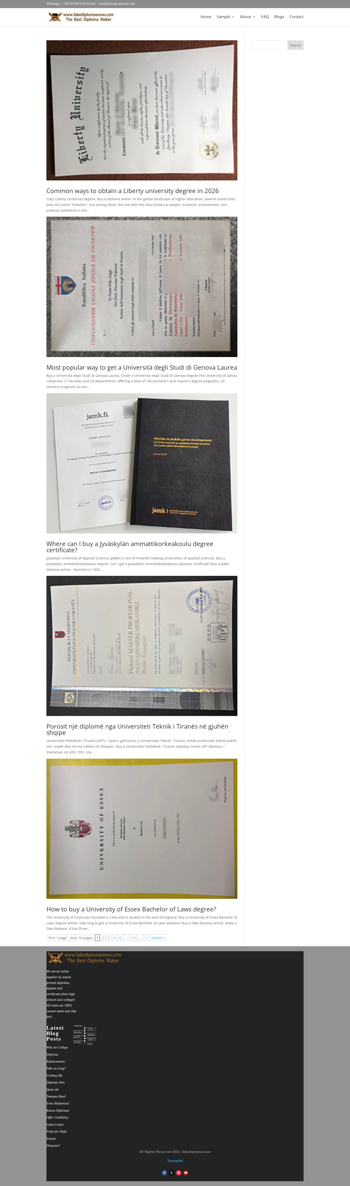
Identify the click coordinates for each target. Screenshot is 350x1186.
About (245, 17)
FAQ (265, 17)
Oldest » (158, 938)
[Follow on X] (171, 1173)
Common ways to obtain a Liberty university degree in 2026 (132, 190)
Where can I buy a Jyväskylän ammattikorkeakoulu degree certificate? (129, 546)
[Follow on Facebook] (164, 1173)
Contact (297, 17)
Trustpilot (175, 1161)
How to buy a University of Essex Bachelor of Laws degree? (131, 909)
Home (205, 17)
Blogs (279, 17)
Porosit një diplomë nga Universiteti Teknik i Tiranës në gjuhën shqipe (137, 729)
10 (133, 938)
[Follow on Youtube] (185, 1173)
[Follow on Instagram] (178, 1173)
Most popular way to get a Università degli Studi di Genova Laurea (141, 367)
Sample (223, 17)
